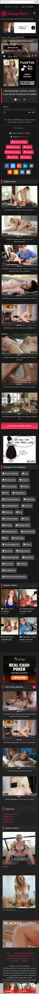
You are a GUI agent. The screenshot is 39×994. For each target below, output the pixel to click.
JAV (20, 512)
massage (29, 152)
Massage (8, 525)
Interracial (8, 512)
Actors (8, 953)
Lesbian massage (20, 142)
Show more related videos (19, 426)
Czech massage (10, 486)
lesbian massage (13, 152)
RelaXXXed (29, 557)
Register (30, 7)
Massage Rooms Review (24, 953)
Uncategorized (10, 570)
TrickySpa (23, 563)
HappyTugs (30, 499)
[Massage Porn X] (16, 13)
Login (23, 7)
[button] (37, 2)
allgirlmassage (14, 147)
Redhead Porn (8, 819)
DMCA (25, 961)
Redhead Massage (11, 557)
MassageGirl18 (29, 531)
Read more (18, 128)
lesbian (28, 147)
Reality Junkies (24, 551)
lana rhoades (24, 137)
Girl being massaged (12, 499)
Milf (6, 538)
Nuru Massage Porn (12, 544)
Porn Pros (8, 551)
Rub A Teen (9, 563)
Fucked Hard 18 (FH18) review (19, 956)
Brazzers (25, 480)
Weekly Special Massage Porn (15, 576)
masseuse (13, 157)
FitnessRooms (20, 493)
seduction (26, 157)
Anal (26, 473)
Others (28, 544)
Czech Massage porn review (17, 958)
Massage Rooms (11, 531)
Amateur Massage (11, 473)
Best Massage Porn (10, 814)
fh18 (6, 493)
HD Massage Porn (11, 505)
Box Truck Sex (10, 480)
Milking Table (18, 538)
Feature (25, 486)
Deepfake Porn (8, 817)
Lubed (26, 518)
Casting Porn (8, 822)
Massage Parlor (23, 525)
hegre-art (28, 505)
